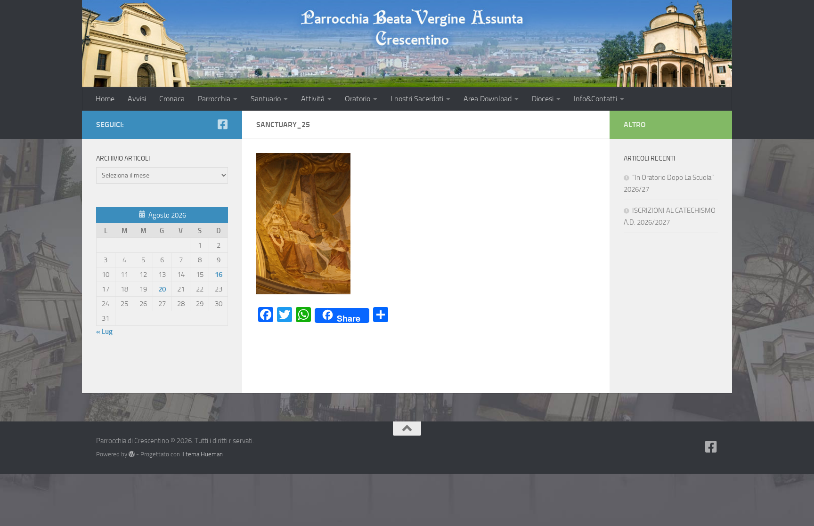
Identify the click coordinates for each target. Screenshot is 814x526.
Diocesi (543, 98)
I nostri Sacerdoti (417, 98)
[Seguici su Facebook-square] (222, 124)
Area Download (488, 98)
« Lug (104, 331)
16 (218, 274)
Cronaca (172, 98)
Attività (313, 98)
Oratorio (357, 98)
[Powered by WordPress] (132, 454)
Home (105, 98)
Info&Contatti (595, 98)
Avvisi (137, 98)
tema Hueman (204, 454)
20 (162, 289)
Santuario (266, 98)
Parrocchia (214, 98)
